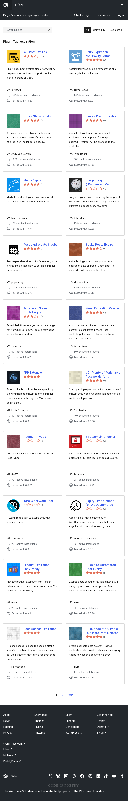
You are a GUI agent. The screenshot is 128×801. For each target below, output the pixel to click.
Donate (103, 726)
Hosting (8, 726)
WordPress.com (14, 743)
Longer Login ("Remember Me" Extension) (98, 182)
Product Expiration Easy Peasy (37, 566)
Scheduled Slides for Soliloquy (36, 310)
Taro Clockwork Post (38, 501)
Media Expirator (35, 180)
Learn (69, 714)
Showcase (40, 714)
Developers (73, 726)
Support (70, 721)
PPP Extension (34, 372)
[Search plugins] (48, 30)
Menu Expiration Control (103, 308)
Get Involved (105, 714)
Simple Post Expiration (102, 116)
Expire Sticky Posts (37, 116)
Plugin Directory (12, 15)
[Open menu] (122, 5)
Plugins (38, 726)
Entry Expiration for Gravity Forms (98, 54)
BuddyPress (12, 761)
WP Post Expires (35, 52)
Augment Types (35, 436)
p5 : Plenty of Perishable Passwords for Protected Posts (103, 374)
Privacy (7, 732)
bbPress (10, 755)
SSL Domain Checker (101, 436)
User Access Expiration (40, 629)
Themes (39, 721)
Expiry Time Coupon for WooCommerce (100, 502)
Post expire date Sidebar (41, 244)
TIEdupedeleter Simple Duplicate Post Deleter (102, 630)
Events (101, 721)
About (7, 714)
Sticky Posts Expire (99, 244)
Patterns (39, 732)
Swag (102, 732)
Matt (8, 749)
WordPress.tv (76, 732)
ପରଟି (70, 694)
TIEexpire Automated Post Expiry (101, 566)
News (6, 721)
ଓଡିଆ (14, 776)
